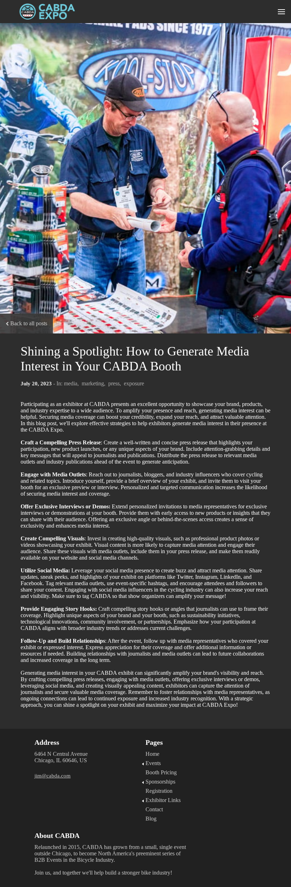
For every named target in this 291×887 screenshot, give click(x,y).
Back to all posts (28, 323)
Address (46, 742)
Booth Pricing (161, 772)
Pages (154, 742)
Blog (151, 819)
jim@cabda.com (52, 776)
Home (152, 754)
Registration (159, 791)
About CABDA (57, 835)
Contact (154, 809)
